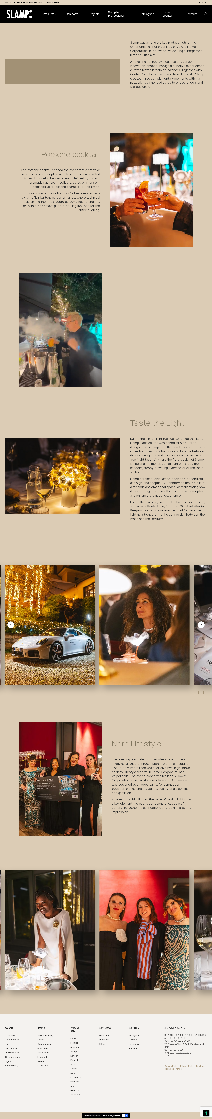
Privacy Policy (187, 1066)
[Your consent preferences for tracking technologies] (206, 1113)
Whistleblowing (45, 1035)
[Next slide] (201, 624)
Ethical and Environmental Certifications (12, 1052)
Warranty (75, 1094)
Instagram (134, 1035)
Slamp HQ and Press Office (104, 1039)
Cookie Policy (171, 1066)
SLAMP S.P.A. (175, 1027)
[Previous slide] (10, 624)
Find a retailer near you (75, 1043)
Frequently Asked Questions (43, 1061)
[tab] (195, 692)
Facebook (134, 1043)
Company (10, 1035)
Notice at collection (92, 1116)
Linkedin (133, 1039)
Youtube (133, 1048)
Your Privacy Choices (111, 1116)
